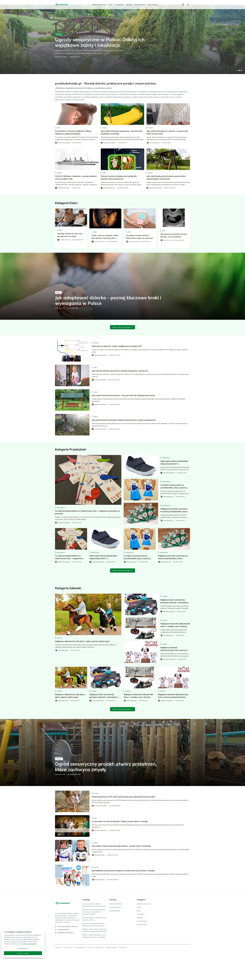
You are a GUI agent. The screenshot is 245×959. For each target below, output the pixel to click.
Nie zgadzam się (23, 948)
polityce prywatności (30, 944)
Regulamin (58, 947)
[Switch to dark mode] (188, 4)
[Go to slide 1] (237, 70)
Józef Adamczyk (60, 308)
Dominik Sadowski (61, 57)
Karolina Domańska (116, 904)
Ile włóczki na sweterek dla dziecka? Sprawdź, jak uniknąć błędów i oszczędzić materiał (93, 912)
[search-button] (183, 5)
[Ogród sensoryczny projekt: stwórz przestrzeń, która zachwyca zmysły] (122, 752)
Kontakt (91, 947)
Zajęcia (104, 127)
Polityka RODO (99, 947)
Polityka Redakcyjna (111, 947)
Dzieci (110, 5)
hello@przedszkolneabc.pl (66, 933)
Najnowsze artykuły (99, 5)
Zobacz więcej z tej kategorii (121, 327)
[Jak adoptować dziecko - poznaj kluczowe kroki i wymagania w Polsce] (122, 286)
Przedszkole (119, 5)
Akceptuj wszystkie (23, 953)
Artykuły (86, 900)
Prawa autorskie (68, 947)
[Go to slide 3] (241, 70)
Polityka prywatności (80, 947)
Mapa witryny (123, 947)
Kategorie (141, 900)
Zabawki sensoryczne (144, 904)
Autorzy (113, 900)
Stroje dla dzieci (152, 5)
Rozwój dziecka (139, 5)
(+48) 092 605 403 (63, 929)
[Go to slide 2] (239, 70)
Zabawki (129, 5)
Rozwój (59, 34)
